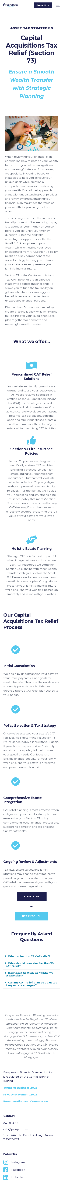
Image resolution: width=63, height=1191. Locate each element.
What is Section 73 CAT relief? (29, 956)
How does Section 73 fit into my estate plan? (29, 974)
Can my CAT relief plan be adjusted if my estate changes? (31, 984)
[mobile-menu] (57, 5)
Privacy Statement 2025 (20, 1094)
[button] (31, 956)
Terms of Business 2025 (20, 1087)
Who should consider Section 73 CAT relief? (29, 965)
